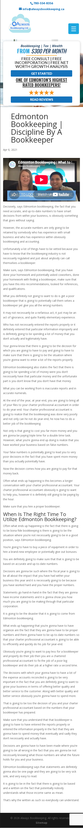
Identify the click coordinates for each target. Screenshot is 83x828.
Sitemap (41, 822)
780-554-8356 (43, 3)
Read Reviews (41, 99)
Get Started (41, 73)
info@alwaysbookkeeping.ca (43, 9)
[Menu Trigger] (73, 28)
